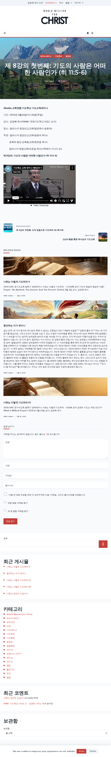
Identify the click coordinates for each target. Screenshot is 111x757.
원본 (9, 665)
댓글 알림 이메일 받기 (18, 503)
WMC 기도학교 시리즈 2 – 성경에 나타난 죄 (23, 703)
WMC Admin (49, 81)
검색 (5, 538)
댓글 (7, 442)
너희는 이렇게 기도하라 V (16, 281)
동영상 (68, 56)
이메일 (8, 475)
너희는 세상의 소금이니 (17, 593)
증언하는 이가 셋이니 (14, 325)
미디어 (78, 3)
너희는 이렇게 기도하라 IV (17, 402)
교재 (9, 626)
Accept (81, 751)
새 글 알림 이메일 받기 (18, 511)
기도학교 (58, 56)
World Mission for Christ (20, 614)
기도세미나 (12, 630)
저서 (61, 3)
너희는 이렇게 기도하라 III (19, 586)
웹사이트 (9, 485)
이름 (7, 465)
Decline (93, 751)
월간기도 (11, 669)
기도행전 (11, 638)
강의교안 (11, 622)
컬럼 (67, 3)
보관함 (6, 728)
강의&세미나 (51, 3)
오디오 (10, 661)
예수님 (10, 657)
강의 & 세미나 (45, 56)
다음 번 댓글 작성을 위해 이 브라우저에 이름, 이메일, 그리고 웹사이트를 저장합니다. (47, 495)
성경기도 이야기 (14, 653)
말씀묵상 (11, 646)
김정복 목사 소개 (35, 3)
